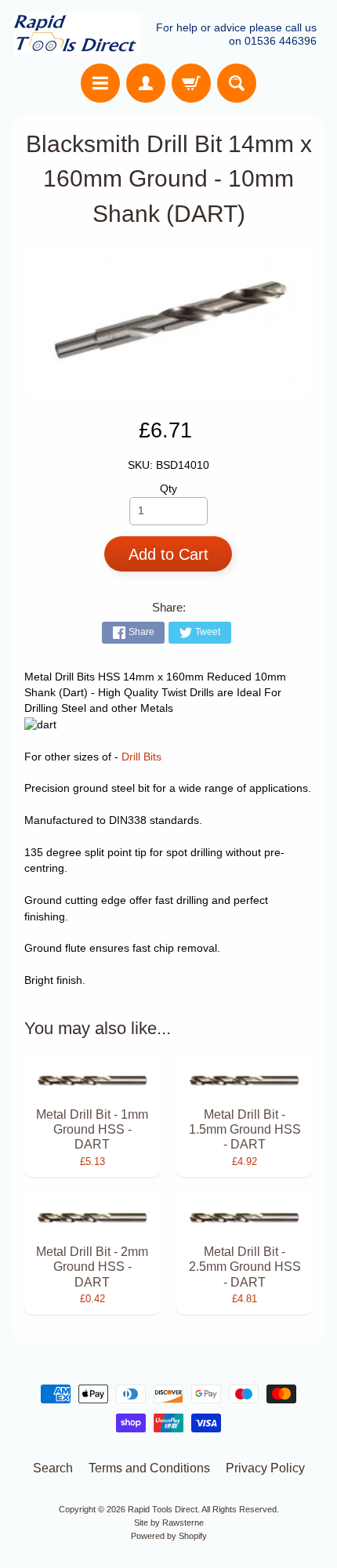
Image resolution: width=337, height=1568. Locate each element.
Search (53, 1468)
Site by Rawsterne (169, 1522)
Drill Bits (141, 757)
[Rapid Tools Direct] (77, 34)
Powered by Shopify (169, 1536)
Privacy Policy (265, 1468)
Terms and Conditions (149, 1468)
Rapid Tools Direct (162, 1509)
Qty (168, 489)
